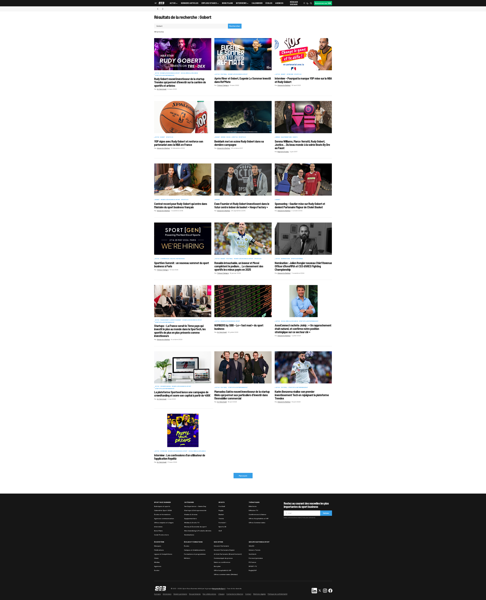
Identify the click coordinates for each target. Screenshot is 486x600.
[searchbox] (191, 26)
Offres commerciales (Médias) (226, 574)
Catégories (189, 502)
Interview (290, 74)
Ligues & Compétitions (163, 554)
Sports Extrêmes (297, 258)
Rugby (221, 510)
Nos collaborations (209, 594)
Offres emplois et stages (164, 523)
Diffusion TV (253, 510)
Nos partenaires (195, 594)
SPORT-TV (253, 566)
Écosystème (159, 542)
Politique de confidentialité (277, 594)
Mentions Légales (259, 594)
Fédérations (159, 550)
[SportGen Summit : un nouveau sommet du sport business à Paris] (182, 239)
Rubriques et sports (162, 506)
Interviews (158, 527)
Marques (157, 546)
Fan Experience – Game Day (195, 506)
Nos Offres (218, 542)
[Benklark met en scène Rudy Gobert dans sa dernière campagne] (243, 117)
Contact (248, 594)
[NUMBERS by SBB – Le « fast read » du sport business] (243, 301)
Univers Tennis (254, 550)
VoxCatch (252, 554)
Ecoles (156, 570)
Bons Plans (158, 531)
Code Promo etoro (161, 535)
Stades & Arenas (190, 515)
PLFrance (252, 562)
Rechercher (234, 26)
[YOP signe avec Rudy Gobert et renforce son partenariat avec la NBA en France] (182, 117)
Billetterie (253, 506)
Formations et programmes (195, 554)
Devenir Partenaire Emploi (224, 550)
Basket (283, 74)
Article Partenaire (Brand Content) (228, 554)
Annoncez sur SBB (323, 3)
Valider (326, 513)
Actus (157, 73)
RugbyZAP (253, 570)
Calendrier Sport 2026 (163, 510)
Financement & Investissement (170, 320)
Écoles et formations (162, 515)
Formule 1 (222, 523)
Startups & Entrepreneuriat (165, 75)
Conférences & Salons (257, 515)
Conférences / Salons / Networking (172, 258)
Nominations (285, 258)
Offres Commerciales (257, 523)
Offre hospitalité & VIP (222, 570)
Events (295, 137)
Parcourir (243, 476)
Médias (157, 562)
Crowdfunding (165, 386)
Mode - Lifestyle (232, 137)
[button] (155, 3)
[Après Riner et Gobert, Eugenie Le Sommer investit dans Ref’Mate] (243, 54)
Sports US (297, 74)
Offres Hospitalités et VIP (258, 519)
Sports (222, 502)
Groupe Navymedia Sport (259, 542)
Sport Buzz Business (162, 502)
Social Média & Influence (189, 73)
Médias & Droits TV (191, 523)
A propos (157, 594)
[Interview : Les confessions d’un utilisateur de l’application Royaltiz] (183, 430)
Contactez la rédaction (234, 594)
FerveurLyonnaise (256, 558)
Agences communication (164, 519)
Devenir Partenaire (221, 546)
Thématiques (254, 502)
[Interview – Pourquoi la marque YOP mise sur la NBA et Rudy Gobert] (303, 54)
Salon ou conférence (222, 562)
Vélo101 (251, 546)
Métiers (187, 558)
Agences (157, 566)
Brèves (223, 137)
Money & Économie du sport (170, 73)
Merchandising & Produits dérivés (197, 531)
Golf (220, 531)
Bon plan (217, 566)
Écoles (186, 546)
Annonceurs (167, 594)
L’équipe (221, 594)
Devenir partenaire (180, 594)
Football (224, 74)
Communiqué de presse (223, 558)
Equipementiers (286, 137)
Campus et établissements (194, 550)
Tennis (221, 519)
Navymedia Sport (218, 589)
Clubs (156, 558)
